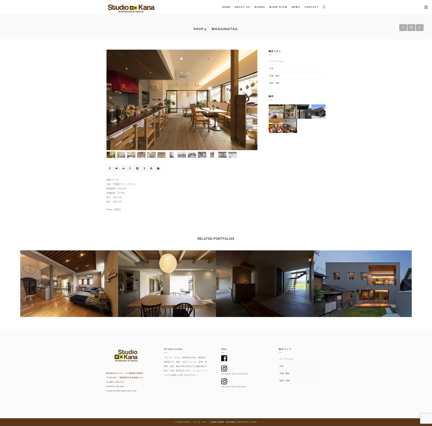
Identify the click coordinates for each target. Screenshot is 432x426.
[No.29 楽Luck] (363, 279)
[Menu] (426, 7)
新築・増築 (274, 83)
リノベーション (276, 61)
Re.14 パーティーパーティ (69, 289)
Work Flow (278, 7)
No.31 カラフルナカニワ (167, 289)
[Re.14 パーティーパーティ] (69, 279)
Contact (311, 7)
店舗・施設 (274, 75)
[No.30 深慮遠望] (265, 279)
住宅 (271, 68)
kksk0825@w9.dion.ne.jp (125, 390)
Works (259, 7)
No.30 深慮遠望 (265, 289)
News (296, 7)
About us (242, 7)
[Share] (109, 168)
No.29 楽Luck (362, 289)
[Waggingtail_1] (182, 99)
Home (226, 7)
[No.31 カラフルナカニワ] (167, 279)
